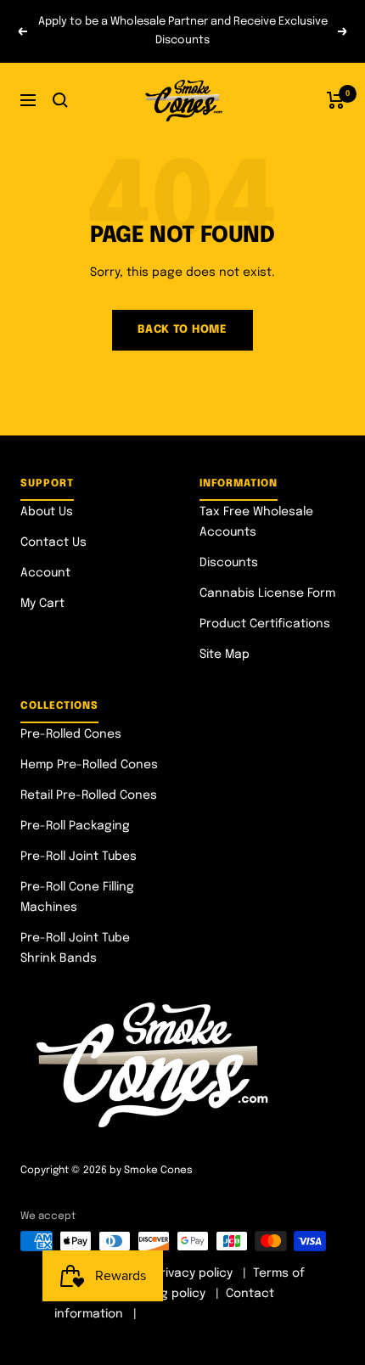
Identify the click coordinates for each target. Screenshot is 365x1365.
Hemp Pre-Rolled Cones (89, 765)
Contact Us (53, 542)
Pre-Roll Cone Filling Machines (77, 897)
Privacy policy (193, 1273)
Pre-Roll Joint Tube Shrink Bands (75, 948)
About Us (46, 512)
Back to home (182, 329)
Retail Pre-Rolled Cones (88, 795)
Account (45, 573)
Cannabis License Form (267, 593)
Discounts (228, 563)
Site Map (224, 654)
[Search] (60, 100)
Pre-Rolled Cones (70, 734)
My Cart (42, 603)
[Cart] (336, 100)
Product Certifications (264, 624)
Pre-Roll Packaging (75, 826)
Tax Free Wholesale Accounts (256, 522)
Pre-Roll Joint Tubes (78, 856)
